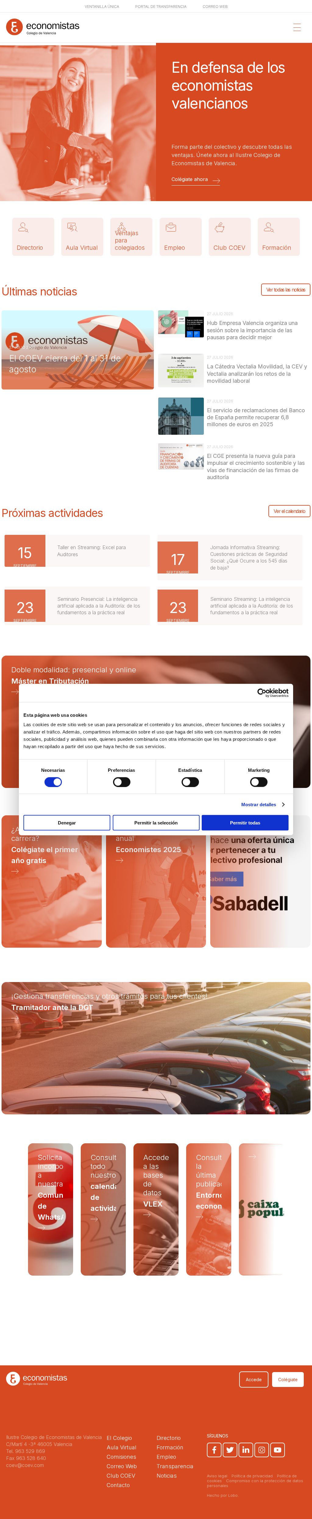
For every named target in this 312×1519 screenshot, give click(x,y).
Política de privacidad (252, 1475)
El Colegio (119, 1438)
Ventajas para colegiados (130, 240)
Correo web (215, 6)
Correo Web (122, 1466)
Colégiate (288, 1379)
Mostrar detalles (258, 804)
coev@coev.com (25, 1465)
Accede (254, 1379)
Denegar (67, 822)
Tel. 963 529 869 (25, 1451)
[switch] (121, 782)
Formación (276, 247)
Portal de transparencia (160, 6)
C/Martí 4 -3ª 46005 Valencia (39, 1444)
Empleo (174, 247)
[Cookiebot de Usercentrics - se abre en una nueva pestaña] (262, 692)
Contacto (118, 1485)
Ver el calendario (289, 511)
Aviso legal (217, 1475)
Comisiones (121, 1457)
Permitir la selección (156, 822)
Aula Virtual (82, 247)
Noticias (167, 1475)
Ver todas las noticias (285, 290)
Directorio (30, 247)
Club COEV (229, 247)
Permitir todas (245, 822)
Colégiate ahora (190, 179)
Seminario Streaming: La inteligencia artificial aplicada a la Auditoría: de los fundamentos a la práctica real (251, 606)
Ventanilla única (102, 6)
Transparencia (175, 1466)
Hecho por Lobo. (223, 1495)
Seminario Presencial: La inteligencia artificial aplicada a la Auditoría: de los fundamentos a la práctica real (98, 606)
